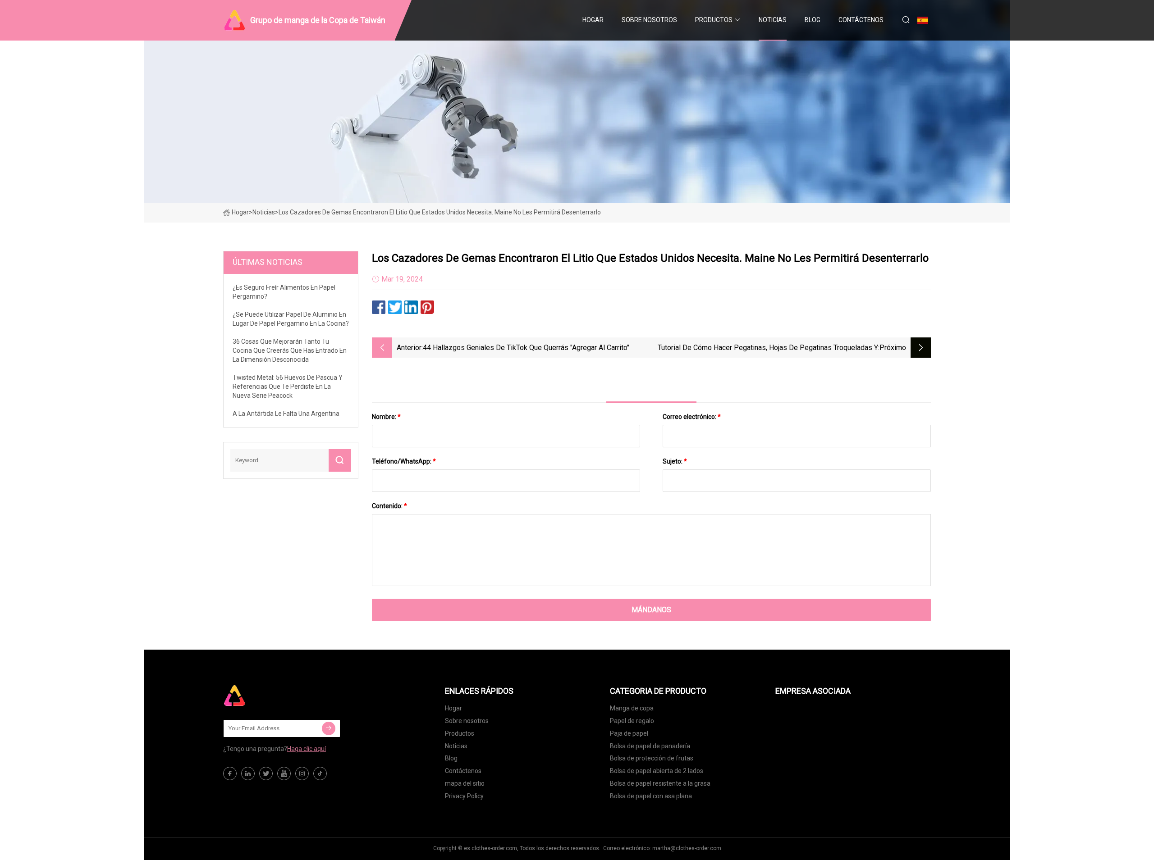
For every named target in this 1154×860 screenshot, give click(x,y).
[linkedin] (248, 773)
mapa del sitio (465, 783)
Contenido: (389, 506)
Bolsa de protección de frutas (651, 758)
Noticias (773, 19)
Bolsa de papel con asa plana (651, 796)
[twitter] (266, 773)
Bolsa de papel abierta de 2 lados (656, 770)
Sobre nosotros (649, 19)
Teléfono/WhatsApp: (404, 461)
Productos (714, 19)
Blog (812, 19)
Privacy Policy (464, 796)
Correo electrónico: (692, 416)
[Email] (328, 728)
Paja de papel (629, 733)
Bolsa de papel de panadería (650, 746)
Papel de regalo (632, 720)
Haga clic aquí (306, 748)
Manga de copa (632, 708)
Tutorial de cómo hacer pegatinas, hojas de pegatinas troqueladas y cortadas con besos (768, 348)
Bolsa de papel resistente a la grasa (660, 783)
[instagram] (302, 773)
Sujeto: (675, 461)
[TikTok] (320, 773)
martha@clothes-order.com (686, 848)
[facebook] (230, 773)
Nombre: (386, 416)
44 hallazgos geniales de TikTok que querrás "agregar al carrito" (526, 347)
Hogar (593, 19)
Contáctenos (861, 19)
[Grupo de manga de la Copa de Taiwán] (268, 695)
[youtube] (284, 773)
